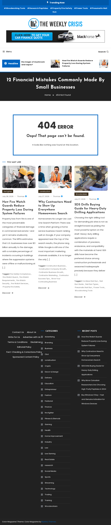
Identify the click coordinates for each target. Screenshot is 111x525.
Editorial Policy (24, 347)
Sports (47, 477)
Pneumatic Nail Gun (83, 287)
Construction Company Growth (52, 269)
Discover (6, 293)
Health (47, 430)
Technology (50, 488)
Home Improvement (54, 436)
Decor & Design (51, 372)
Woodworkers (81, 194)
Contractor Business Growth (51, 272)
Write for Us (14, 337)
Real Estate (50, 459)
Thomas (20, 196)
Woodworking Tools (15, 8)
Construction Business (56, 266)
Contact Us (18, 332)
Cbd (47, 354)
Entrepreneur (50, 389)
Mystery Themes (49, 521)
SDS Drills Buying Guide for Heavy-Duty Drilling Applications (90, 208)
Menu (9, 51)
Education (49, 383)
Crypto (48, 366)
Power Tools (82, 8)
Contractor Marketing (48, 275)
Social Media (50, 471)
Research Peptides (38, 8)
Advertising (50, 336)
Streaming (49, 483)
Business (49, 348)
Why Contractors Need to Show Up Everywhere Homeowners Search (92, 355)
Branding (49, 342)
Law (46, 447)
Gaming (48, 424)
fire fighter (8, 191)
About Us (31, 332)
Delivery (48, 377)
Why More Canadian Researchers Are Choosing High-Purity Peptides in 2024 (93, 384)
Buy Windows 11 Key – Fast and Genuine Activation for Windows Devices (93, 399)
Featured (49, 401)
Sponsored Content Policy (26, 356)
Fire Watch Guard (10, 277)
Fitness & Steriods (52, 418)
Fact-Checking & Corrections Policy (24, 352)
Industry (48, 442)
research (49, 465)
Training (48, 500)
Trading (48, 494)
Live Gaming (50, 453)
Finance (48, 407)
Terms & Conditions (17, 342)
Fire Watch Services (19, 283)
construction (45, 191)
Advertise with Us (31, 337)
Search (102, 51)
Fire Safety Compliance (20, 274)
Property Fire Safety (62, 8)
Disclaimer (36, 342)
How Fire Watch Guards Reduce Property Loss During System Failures (76, 63)
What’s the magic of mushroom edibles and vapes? (27, 63)
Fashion (48, 395)
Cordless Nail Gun (90, 281)
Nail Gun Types (91, 284)
